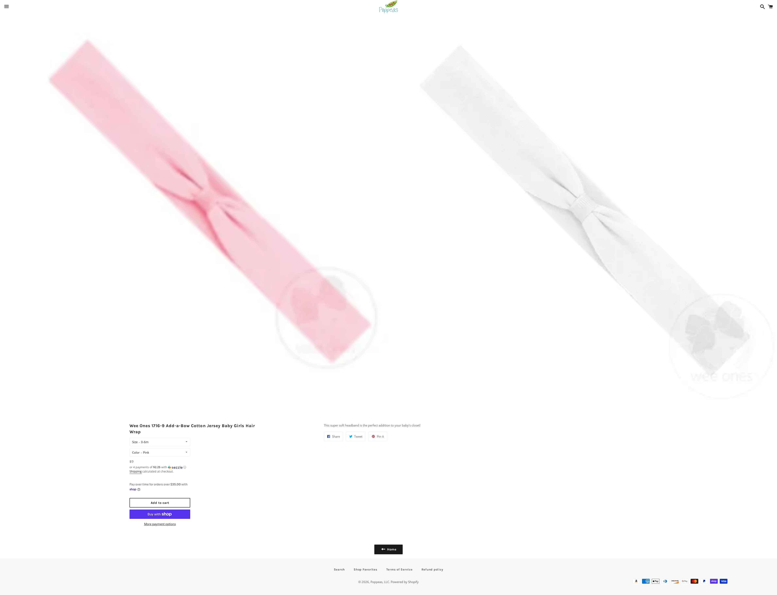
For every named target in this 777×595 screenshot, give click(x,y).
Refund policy (432, 569)
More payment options (160, 524)
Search (339, 569)
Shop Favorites (365, 569)
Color (136, 452)
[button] (160, 467)
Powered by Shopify (405, 582)
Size (135, 442)
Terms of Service (399, 569)
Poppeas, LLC (379, 582)
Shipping (136, 471)
